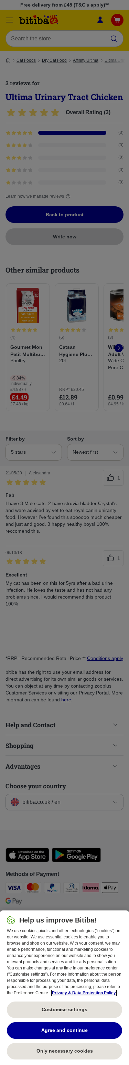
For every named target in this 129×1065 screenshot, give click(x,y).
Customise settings (64, 1009)
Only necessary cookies (64, 1051)
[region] (64, 987)
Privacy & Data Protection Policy (84, 992)
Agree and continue (64, 1030)
